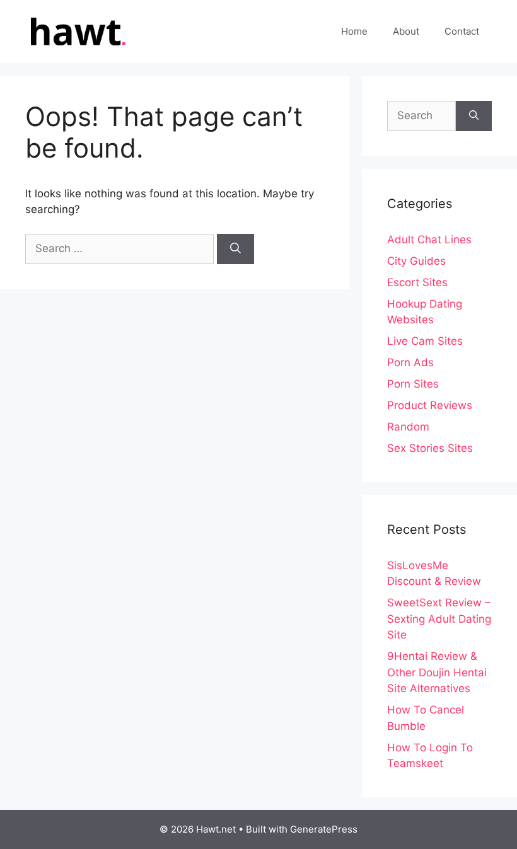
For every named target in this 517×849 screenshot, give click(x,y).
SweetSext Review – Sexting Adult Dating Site (439, 618)
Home (354, 31)
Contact (461, 31)
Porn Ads (410, 362)
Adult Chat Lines (429, 239)
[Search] (235, 249)
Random (408, 426)
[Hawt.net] (75, 31)
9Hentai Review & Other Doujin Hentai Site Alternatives (437, 672)
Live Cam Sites (425, 341)
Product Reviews (429, 405)
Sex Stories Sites (430, 448)
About (406, 31)
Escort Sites (417, 282)
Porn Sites (413, 384)
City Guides (416, 261)
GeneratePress (323, 829)
